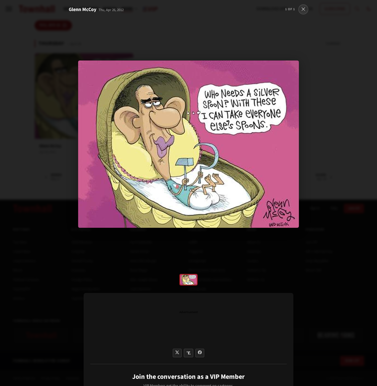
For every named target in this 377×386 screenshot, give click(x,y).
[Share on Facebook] (199, 353)
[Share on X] (177, 353)
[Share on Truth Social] (188, 353)
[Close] (303, 9)
